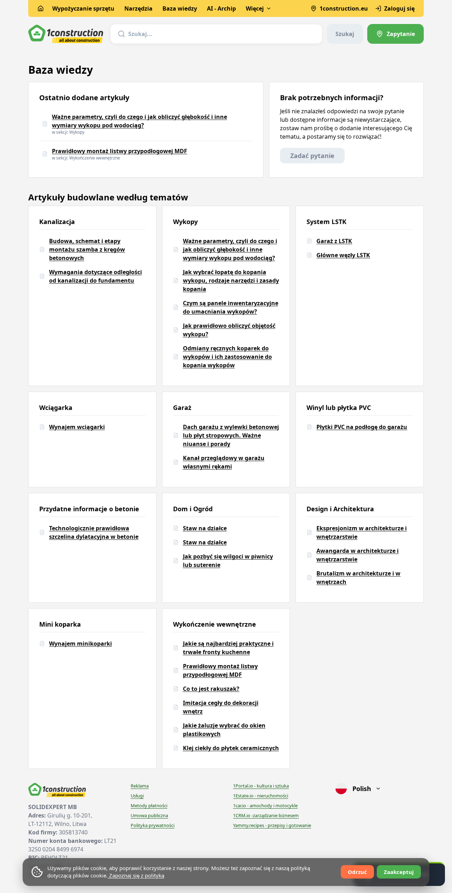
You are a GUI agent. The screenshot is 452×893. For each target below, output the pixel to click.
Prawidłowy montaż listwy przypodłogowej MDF (119, 151)
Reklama (140, 786)
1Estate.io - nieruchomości (260, 795)
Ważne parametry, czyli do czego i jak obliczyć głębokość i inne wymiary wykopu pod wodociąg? (139, 121)
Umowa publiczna (149, 815)
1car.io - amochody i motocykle (265, 805)
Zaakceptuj (399, 871)
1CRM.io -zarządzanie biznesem (266, 815)
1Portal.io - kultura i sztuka (261, 786)
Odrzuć (357, 871)
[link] (395, 34)
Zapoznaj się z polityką (136, 875)
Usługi (137, 795)
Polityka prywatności (152, 825)
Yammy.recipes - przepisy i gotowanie (272, 825)
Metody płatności (149, 805)
